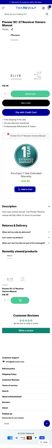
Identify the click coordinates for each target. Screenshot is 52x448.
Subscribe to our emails (13, 418)
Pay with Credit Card (26, 112)
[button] (8, 91)
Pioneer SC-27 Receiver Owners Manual (13, 289)
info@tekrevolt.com (15, 362)
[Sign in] (43, 8)
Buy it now (26, 103)
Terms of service (9, 385)
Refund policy (8, 368)
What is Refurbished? (12, 396)
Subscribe (47, 423)
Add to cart (30, 94)
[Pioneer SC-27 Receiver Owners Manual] (15, 268)
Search (5, 391)
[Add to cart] (20, 300)
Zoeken (47, 14)
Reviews (6, 402)
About (5, 408)
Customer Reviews (10, 380)
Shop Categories (3, 8)
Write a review (26, 330)
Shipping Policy (9, 374)
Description (9, 206)
